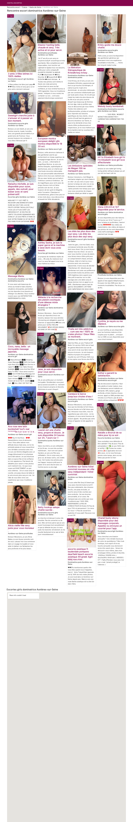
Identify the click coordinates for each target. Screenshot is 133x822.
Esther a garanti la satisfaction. (107, 374)
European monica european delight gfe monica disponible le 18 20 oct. (50, 142)
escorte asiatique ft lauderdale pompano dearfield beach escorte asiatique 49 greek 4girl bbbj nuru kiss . (80, 554)
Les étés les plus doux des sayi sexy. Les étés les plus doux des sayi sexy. (81, 234)
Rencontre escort (13, 7)
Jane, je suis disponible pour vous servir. (50, 370)
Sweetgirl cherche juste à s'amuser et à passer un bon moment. (21, 118)
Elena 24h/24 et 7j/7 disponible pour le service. (111, 208)
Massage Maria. (16, 276)
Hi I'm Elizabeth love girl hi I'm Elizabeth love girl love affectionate (111, 160)
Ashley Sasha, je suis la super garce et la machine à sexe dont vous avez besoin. (51, 246)
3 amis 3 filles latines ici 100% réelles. (20, 75)
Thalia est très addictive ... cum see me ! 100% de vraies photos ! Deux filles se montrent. (81, 333)
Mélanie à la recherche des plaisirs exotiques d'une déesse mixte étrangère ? (49, 301)
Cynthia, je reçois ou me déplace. (110, 322)
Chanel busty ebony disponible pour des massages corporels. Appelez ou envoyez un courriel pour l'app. (110, 523)
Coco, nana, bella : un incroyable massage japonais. (19, 349)
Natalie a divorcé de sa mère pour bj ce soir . (110, 433)
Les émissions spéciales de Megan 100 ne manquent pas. (80, 168)
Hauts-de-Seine (35, 7)
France (24, 7)
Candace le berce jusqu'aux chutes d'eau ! (80, 395)
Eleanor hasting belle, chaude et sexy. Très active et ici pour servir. (50, 47)
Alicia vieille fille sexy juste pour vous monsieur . (21, 528)
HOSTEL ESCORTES (14, 3)
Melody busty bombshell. (111, 106)
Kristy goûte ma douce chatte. (109, 46)
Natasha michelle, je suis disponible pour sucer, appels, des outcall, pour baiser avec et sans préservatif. (21, 189)
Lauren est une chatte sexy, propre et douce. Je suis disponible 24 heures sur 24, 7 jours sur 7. (51, 434)
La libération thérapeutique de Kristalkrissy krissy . (78, 70)
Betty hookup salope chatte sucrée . (49, 508)
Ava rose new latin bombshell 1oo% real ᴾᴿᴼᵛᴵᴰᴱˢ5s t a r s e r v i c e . (21, 429)
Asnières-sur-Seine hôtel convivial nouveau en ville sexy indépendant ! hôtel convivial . (81, 470)
